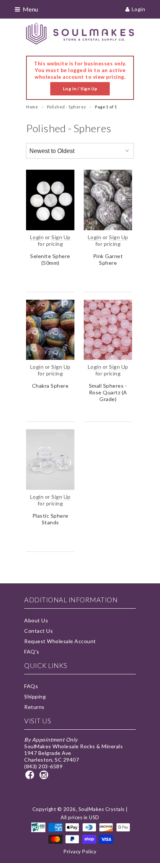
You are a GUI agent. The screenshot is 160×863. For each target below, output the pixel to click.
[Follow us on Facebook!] (30, 777)
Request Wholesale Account (60, 641)
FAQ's (31, 651)
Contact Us (38, 631)
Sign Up (61, 237)
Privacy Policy (80, 851)
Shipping (35, 696)
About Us (36, 620)
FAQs (31, 686)
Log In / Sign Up (80, 88)
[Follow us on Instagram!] (45, 777)
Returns (34, 707)
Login (138, 9)
